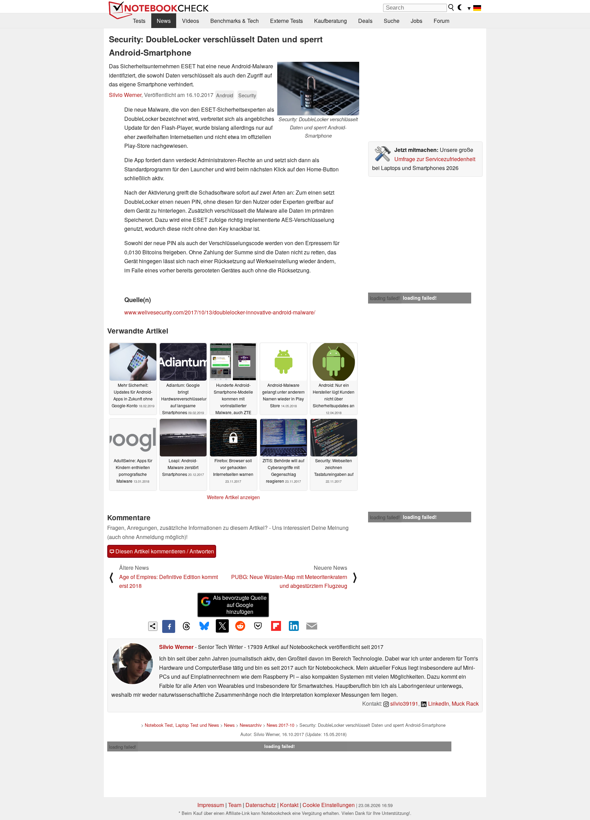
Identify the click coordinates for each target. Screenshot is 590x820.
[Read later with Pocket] (258, 625)
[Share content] (152, 626)
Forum (441, 21)
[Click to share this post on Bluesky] (204, 626)
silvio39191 (403, 703)
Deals (365, 21)
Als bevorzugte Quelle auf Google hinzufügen (240, 605)
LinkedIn (438, 703)
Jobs (416, 21)
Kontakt (289, 805)
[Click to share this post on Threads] (186, 626)
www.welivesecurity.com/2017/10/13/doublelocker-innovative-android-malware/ (219, 312)
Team (234, 805)
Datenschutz (260, 805)
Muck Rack (465, 703)
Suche (391, 21)
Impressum (210, 805)
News (164, 21)
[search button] (451, 7)
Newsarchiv (251, 725)
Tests (139, 21)
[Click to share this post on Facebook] (168, 626)
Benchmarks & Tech (234, 21)
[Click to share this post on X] (222, 625)
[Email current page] (311, 626)
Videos (190, 21)
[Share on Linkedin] (293, 625)
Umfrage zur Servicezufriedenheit (434, 159)
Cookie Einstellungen (329, 805)
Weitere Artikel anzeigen (233, 497)
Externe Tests (286, 21)
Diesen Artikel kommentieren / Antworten (164, 551)
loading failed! (385, 298)
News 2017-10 (280, 725)
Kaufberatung (330, 21)
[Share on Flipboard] (275, 625)
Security (247, 95)
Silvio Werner (125, 95)
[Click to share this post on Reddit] (240, 625)
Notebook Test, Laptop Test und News (182, 725)
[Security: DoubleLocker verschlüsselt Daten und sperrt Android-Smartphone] (318, 88)
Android (224, 95)
